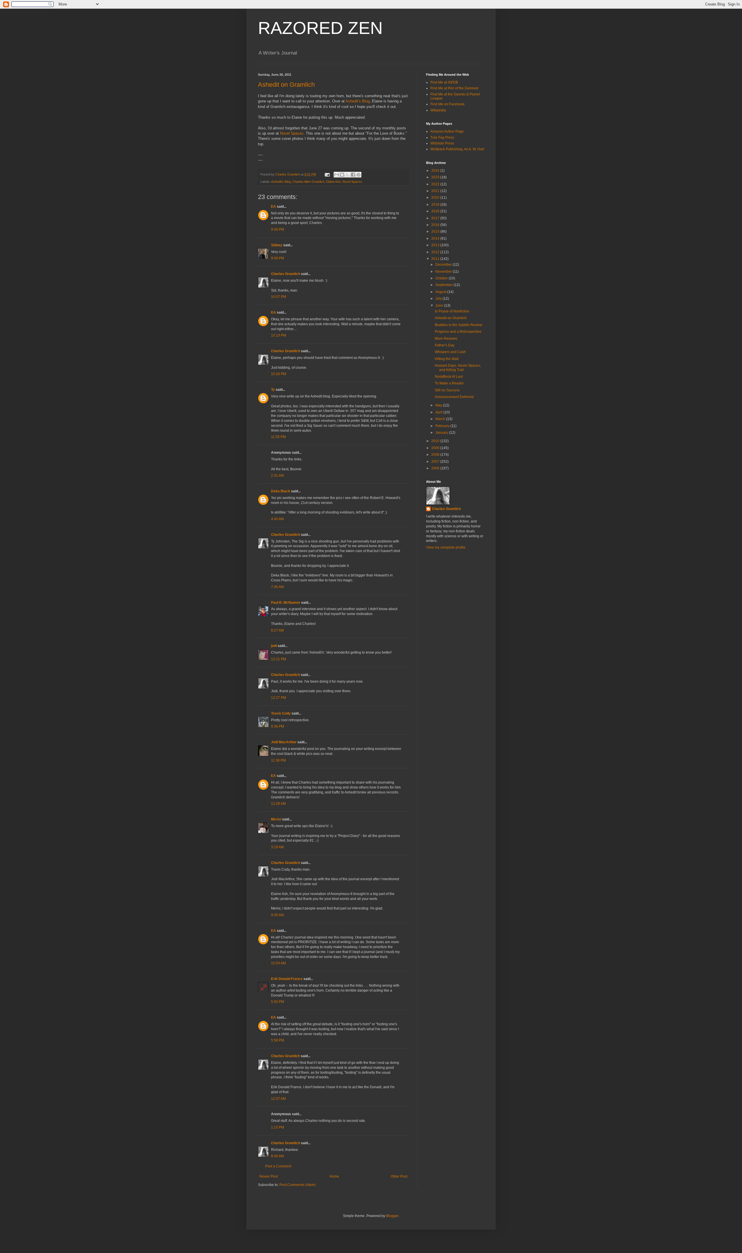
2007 (435, 462)
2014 (435, 238)
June (439, 305)
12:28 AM (278, 804)
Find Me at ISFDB (444, 82)
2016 (435, 225)
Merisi (276, 819)
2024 (435, 171)
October (442, 278)
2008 (435, 455)
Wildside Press (442, 143)
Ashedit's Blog (357, 101)
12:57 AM (278, 1099)
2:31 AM (277, 475)
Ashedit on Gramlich (286, 84)
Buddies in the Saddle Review (458, 325)
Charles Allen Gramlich (308, 181)
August (441, 292)
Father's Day (444, 345)
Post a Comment (278, 1166)
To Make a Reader (449, 383)
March (440, 419)
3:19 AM (277, 847)
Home (334, 1176)
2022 (435, 184)
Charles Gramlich (285, 274)
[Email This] (336, 175)
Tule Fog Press (442, 137)
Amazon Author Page (447, 131)
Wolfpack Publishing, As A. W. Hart (457, 149)
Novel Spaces (291, 133)
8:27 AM (277, 630)
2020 (435, 198)
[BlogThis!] (342, 175)
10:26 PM (278, 374)
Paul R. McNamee (285, 603)
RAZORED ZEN (320, 28)
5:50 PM (277, 1002)
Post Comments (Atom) (297, 1185)
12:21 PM (278, 659)
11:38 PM (278, 760)
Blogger (392, 1216)
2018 (435, 211)
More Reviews (446, 339)
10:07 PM (278, 297)
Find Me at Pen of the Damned (454, 88)
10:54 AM (278, 963)
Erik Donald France (287, 979)
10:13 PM (278, 335)
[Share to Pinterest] (358, 175)
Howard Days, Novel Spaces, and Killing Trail (458, 368)
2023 (435, 177)
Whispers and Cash (450, 352)
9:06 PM (277, 229)
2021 (435, 191)
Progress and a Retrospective (458, 332)
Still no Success (447, 390)
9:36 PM (277, 726)
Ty (273, 390)
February (442, 426)
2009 (435, 448)
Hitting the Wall (447, 359)
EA (273, 207)
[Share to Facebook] (353, 175)
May (439, 405)
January (442, 433)
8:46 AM (277, 1156)
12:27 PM (278, 698)
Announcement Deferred (454, 397)
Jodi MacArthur (284, 742)
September (444, 285)
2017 (435, 218)
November (444, 272)
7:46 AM (277, 587)
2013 (435, 245)
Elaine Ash (333, 181)
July (439, 298)
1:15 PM (277, 1127)
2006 (435, 468)
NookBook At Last (449, 377)
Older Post (399, 1176)
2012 (435, 252)
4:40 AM (277, 519)
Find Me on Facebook (447, 104)
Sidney (276, 245)
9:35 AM (277, 915)
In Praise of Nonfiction (452, 311)
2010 (435, 441)
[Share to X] (347, 175)
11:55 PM (278, 437)
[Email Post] (327, 174)
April (439, 412)
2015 (435, 231)
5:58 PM (277, 1040)
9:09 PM (277, 258)
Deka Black (280, 491)
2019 (435, 204)
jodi (274, 646)
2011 (435, 259)
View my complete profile (445, 547)
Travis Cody (281, 713)
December (444, 265)
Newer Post (268, 1176)
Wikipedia (438, 110)
